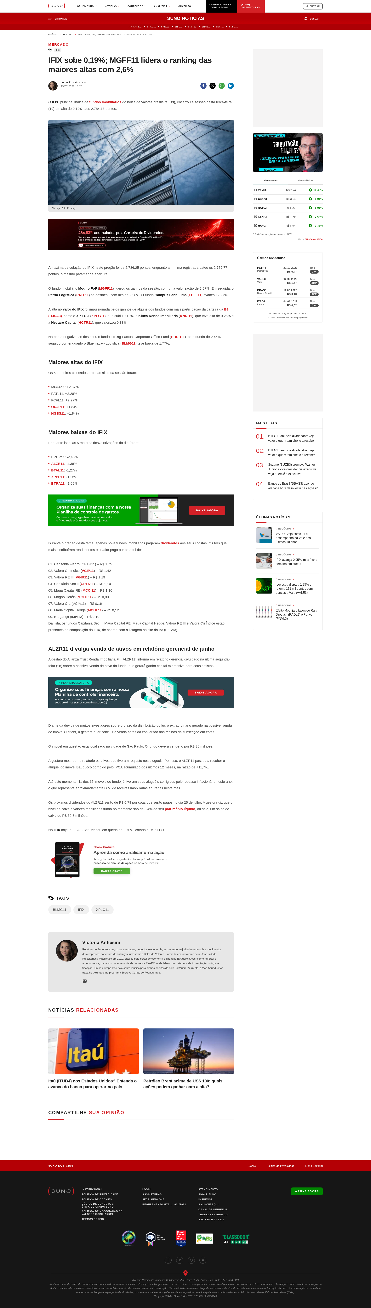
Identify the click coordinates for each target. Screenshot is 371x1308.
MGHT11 (85, 597)
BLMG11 (128, 343)
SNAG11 (151, 27)
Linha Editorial (314, 1165)
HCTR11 (85, 322)
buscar (315, 19)
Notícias (52, 34)
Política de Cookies (97, 1199)
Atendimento (208, 1189)
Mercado (67, 34)
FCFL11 (195, 295)
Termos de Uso (93, 1219)
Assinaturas (152, 1194)
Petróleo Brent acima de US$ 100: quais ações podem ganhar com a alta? (182, 1084)
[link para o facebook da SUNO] (168, 1260)
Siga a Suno (207, 1194)
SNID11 (179, 27)
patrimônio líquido (180, 809)
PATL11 (82, 295)
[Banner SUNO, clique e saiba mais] (141, 238)
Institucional (92, 1189)
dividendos (170, 543)
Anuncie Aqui (208, 1204)
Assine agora (307, 1191)
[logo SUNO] (56, 6)
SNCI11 (220, 27)
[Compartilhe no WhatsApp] (222, 86)
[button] (59, 19)
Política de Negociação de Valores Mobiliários (102, 1213)
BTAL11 (57, 470)
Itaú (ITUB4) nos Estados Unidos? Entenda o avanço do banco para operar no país (92, 1084)
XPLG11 (98, 316)
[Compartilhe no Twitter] (212, 86)
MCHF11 (95, 610)
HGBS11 (58, 413)
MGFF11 (106, 288)
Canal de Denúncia (213, 1209)
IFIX (58, 50)
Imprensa (205, 1199)
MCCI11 (89, 590)
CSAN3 (262, 198)
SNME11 (206, 27)
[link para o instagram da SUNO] (191, 1260)
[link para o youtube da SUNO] (202, 1260)
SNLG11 (233, 27)
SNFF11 (192, 27)
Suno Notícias (60, 1165)
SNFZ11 (137, 27)
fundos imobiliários (105, 102)
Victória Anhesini (101, 942)
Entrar (315, 6)
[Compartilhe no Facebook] (203, 86)
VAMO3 (262, 190)
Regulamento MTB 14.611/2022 (164, 1204)
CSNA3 (262, 216)
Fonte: (310, 239)
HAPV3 (262, 225)
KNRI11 (186, 316)
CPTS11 (87, 584)
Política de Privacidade (280, 1165)
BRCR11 (178, 337)
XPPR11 (57, 477)
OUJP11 (57, 407)
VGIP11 (88, 571)
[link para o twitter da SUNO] (179, 1260)
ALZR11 (57, 464)
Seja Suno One (153, 1199)
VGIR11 (82, 577)
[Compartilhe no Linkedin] (231, 86)
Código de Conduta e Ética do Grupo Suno (98, 1205)
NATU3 (262, 207)
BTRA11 (58, 483)
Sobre (252, 1165)
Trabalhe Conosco (213, 1214)
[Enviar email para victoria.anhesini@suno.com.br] (84, 981)
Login (146, 1189)
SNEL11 (165, 27)
